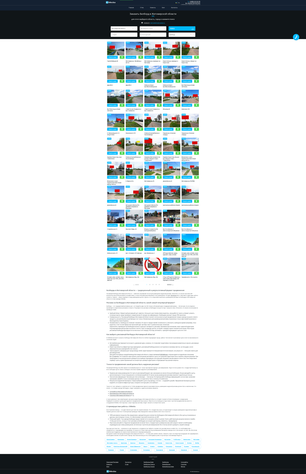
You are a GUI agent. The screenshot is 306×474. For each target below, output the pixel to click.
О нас (126, 464)
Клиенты (153, 7)
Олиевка (160, 446)
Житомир (196, 439)
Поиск (172, 28)
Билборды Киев (148, 462)
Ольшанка (169, 446)
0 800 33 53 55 (194, 1)
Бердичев (143, 439)
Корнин (160, 443)
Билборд (146, 23)
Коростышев (180, 443)
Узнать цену (112, 57)
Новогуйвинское (135, 446)
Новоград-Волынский (120, 446)
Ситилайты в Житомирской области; (121, 392)
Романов (111, 450)
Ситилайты (184, 462)
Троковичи (159, 450)
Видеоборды (166, 464)
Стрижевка (133, 450)
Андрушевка (111, 439)
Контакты (174, 7)
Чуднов (195, 450)
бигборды (173, 295)
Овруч (145, 446)
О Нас (142, 7)
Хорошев (172, 450)
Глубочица (176, 439)
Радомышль (195, 446)
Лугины (189, 443)
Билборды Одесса (149, 464)
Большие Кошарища (155, 439)
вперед (169, 284)
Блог (163, 7)
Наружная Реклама (112, 462)
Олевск (152, 446)
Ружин (122, 450)
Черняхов (184, 450)
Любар (197, 443)
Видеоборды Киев (168, 466)
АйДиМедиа (164, 354)
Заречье (132, 443)
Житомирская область (158, 23)
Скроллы (183, 464)
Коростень (169, 443)
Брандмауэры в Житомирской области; (122, 393)
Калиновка (151, 443)
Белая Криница (132, 439)
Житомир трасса (112, 443)
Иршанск (141, 443)
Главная (131, 7)
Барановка (121, 439)
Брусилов (167, 439)
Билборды (165, 462)
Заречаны (124, 443)
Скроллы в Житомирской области (120, 395)
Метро (183, 466)
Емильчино (186, 439)
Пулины (186, 446)
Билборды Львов (149, 466)
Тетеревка (146, 450)
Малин (109, 446)
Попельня (178, 446)
